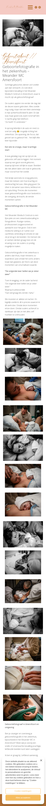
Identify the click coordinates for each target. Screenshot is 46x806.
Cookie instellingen (23, 791)
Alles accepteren (23, 798)
